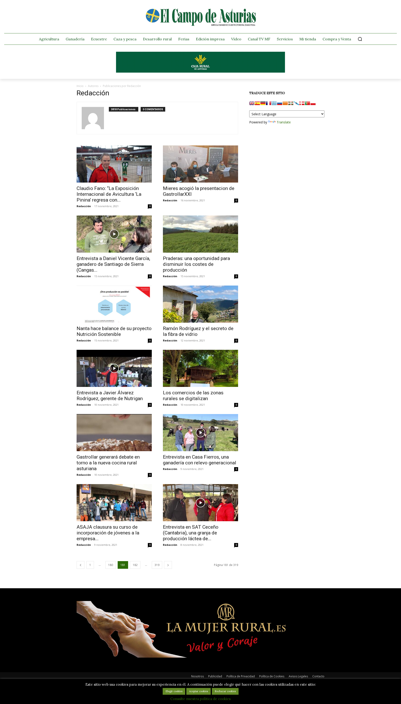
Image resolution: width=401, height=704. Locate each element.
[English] (251, 103)
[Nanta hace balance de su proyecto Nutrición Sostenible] (114, 304)
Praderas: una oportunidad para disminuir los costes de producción (196, 264)
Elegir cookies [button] (173, 691)
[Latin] (274, 103)
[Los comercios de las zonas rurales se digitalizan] (200, 368)
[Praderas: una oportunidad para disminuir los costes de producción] (200, 234)
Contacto (318, 676)
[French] (268, 103)
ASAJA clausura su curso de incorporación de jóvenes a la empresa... (108, 532)
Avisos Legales (298, 676)
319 (157, 565)
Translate (284, 122)
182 (135, 565)
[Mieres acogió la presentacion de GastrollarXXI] (200, 164)
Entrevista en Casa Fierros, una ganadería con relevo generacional (199, 460)
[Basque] (290, 103)
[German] (262, 103)
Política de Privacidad (240, 676)
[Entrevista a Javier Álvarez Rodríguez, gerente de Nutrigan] (114, 368)
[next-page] (168, 565)
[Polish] (313, 103)
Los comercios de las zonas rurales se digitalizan (193, 395)
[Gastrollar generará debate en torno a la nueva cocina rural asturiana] (114, 432)
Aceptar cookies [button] (198, 691)
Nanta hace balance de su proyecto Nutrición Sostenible (114, 331)
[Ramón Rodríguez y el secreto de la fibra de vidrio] (200, 304)
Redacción (84, 206)
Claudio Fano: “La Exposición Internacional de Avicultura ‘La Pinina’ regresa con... (109, 194)
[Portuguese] (307, 103)
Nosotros (197, 676)
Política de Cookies (271, 676)
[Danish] (301, 103)
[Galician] (296, 103)
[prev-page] (80, 565)
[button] (359, 39)
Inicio (80, 86)
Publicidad (215, 676)
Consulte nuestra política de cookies (200, 699)
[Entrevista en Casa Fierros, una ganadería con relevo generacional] (200, 432)
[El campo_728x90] (200, 71)
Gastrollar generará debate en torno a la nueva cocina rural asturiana (108, 462)
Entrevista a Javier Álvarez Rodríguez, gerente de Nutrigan (110, 395)
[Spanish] (257, 103)
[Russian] (279, 103)
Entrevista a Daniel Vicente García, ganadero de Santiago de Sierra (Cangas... (113, 264)
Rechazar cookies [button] (225, 691)
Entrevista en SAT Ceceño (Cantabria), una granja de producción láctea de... (190, 532)
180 (110, 565)
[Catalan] (285, 103)
